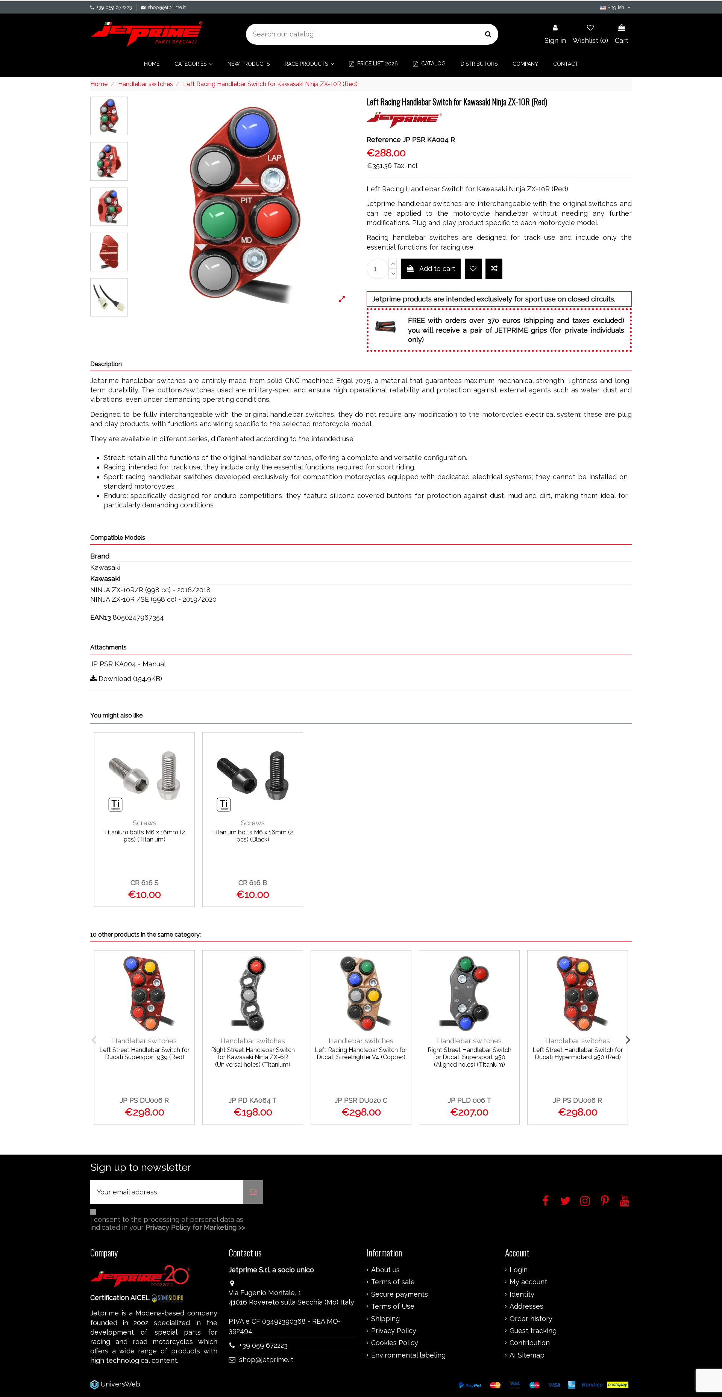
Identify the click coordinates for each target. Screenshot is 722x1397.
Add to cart (437, 268)
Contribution (530, 1342)
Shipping (385, 1318)
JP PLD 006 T (469, 1100)
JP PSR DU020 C (361, 1100)
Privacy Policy (393, 1330)
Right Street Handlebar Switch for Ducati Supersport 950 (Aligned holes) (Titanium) (469, 1057)
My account (528, 1282)
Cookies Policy (394, 1342)
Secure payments (399, 1294)
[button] (193, 63)
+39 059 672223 (114, 7)
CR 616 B (252, 883)
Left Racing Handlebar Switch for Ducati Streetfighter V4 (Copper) (361, 1053)
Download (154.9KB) (129, 679)
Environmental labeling (408, 1355)
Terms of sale (393, 1282)
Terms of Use (392, 1306)
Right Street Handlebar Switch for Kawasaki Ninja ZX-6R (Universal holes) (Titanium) (253, 1057)
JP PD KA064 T (253, 1100)
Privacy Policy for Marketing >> (195, 1227)
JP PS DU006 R (144, 1100)
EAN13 (100, 617)
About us (385, 1270)
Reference (384, 140)
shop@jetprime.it (167, 7)
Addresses (526, 1306)
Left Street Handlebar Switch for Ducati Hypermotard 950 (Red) (577, 1053)
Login (519, 1270)
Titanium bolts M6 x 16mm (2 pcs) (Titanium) (144, 836)
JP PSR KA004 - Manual (128, 664)
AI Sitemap (527, 1355)
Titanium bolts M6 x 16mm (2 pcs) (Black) (252, 836)
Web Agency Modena (176, 1384)
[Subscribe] (253, 1192)
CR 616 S (144, 883)
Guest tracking (533, 1330)
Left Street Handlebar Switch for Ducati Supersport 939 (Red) (144, 1053)
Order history (531, 1318)
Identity (522, 1294)
